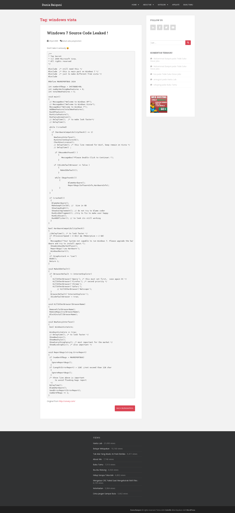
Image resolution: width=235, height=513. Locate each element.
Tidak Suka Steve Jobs (171, 74)
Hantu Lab (171, 79)
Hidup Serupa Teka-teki (103, 475)
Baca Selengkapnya (125, 408)
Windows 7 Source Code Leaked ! (77, 32)
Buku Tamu (188, 5)
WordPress (190, 510)
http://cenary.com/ (67, 401)
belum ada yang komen (71, 41)
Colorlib (168, 510)
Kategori (162, 5)
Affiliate (175, 5)
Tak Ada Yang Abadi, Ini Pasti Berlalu (109, 454)
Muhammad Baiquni (162, 58)
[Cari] (188, 42)
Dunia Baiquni (52, 5)
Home (134, 5)
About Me (147, 5)
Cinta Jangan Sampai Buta (104, 493)
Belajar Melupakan (101, 448)
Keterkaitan (98, 488)
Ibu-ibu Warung (99, 470)
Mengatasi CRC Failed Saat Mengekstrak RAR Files (115, 480)
